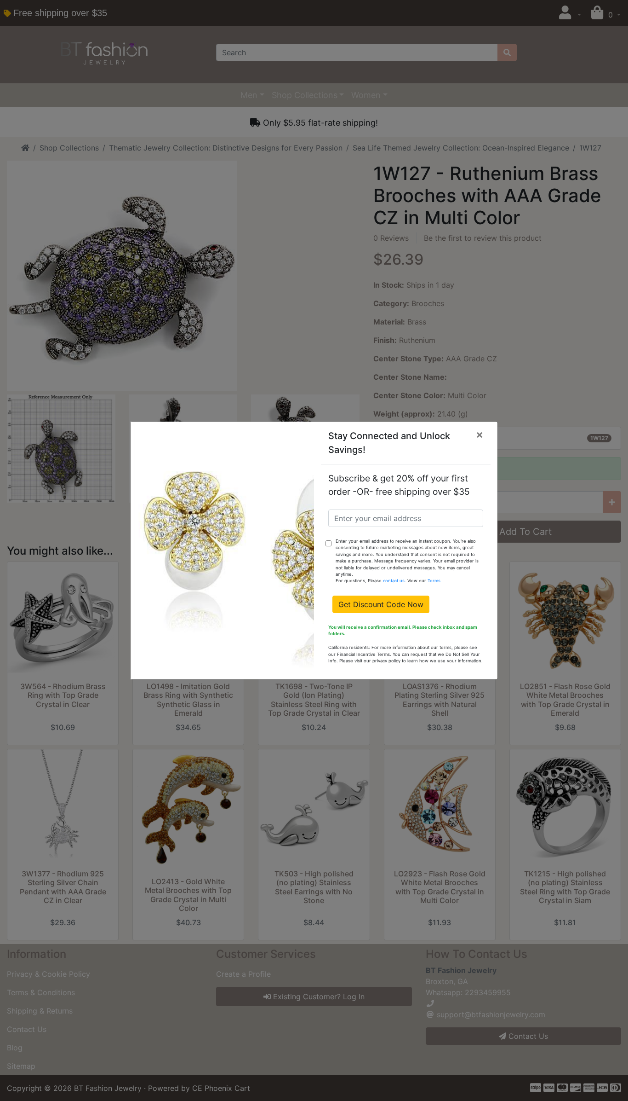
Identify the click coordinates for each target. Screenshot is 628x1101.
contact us (394, 580)
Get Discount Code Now (380, 604)
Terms (434, 580)
